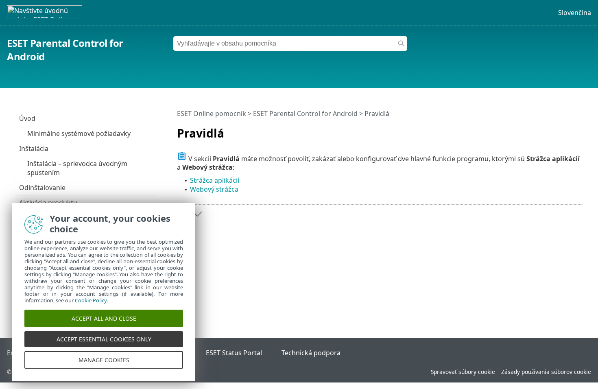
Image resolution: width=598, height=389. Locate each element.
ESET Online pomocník (211, 113)
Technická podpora (311, 352)
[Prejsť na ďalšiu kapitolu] (197, 214)
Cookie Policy (91, 300)
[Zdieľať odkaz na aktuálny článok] (554, 129)
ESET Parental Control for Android (305, 113)
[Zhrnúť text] (578, 129)
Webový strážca (214, 189)
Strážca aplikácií (214, 180)
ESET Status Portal (234, 352)
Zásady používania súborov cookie (546, 372)
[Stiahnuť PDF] (566, 129)
